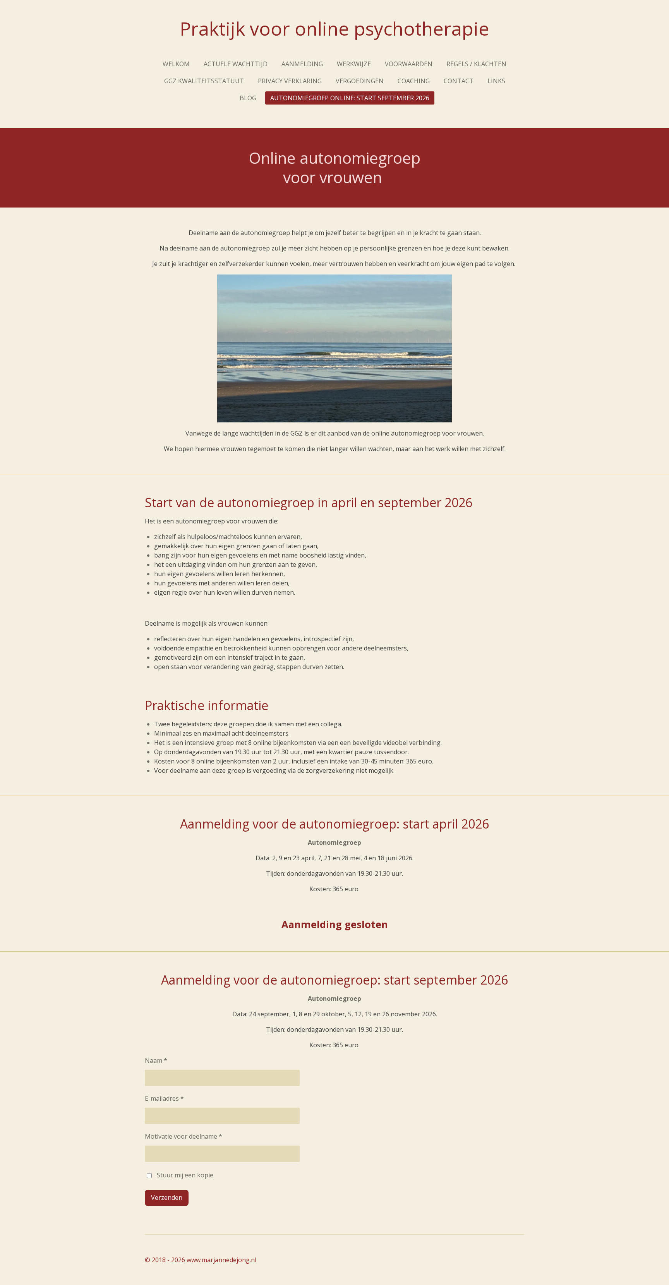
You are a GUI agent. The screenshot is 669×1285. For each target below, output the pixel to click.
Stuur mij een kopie (185, 1175)
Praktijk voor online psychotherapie (334, 28)
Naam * (156, 1060)
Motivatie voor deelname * (183, 1136)
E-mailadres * (164, 1098)
